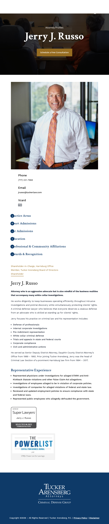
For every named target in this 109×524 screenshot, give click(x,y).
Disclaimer (94, 518)
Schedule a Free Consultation (54, 52)
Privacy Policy (80, 518)
